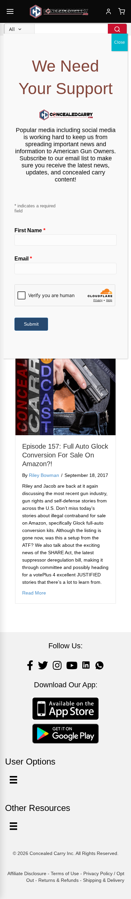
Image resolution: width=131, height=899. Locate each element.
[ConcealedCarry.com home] (59, 11)
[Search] (117, 29)
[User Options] (13, 779)
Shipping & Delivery (103, 880)
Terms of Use (65, 873)
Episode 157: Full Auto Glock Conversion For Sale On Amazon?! (65, 455)
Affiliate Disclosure (26, 873)
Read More (34, 593)
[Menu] (13, 826)
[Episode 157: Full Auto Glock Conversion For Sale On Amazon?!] (65, 384)
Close (119, 42)
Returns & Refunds (58, 880)
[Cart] (121, 11)
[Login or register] (108, 11)
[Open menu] (10, 11)
